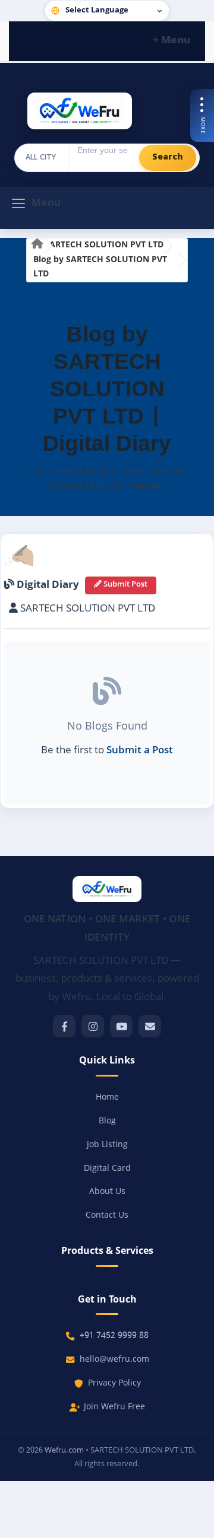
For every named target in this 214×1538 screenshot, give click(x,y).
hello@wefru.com (114, 1359)
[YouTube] (121, 1026)
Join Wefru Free (114, 1407)
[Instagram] (92, 1026)
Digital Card (107, 1168)
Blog (107, 1121)
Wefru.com (64, 1450)
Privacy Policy (114, 1383)
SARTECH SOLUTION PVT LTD (104, 245)
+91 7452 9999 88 (114, 1336)
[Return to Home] (37, 245)
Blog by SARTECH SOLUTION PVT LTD (100, 267)
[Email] (150, 1026)
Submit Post (124, 585)
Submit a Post (139, 750)
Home (107, 1097)
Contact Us (107, 1215)
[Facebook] (64, 1026)
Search (167, 158)
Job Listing (107, 1145)
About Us (107, 1192)
